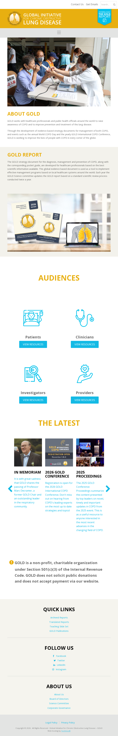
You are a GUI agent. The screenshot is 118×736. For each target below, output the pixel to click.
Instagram (61, 669)
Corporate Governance (59, 707)
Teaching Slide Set (59, 626)
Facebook (61, 656)
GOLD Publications (59, 630)
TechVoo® (66, 731)
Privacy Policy (68, 722)
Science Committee (59, 703)
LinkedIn (61, 664)
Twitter (61, 660)
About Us (59, 694)
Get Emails (92, 4)
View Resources (33, 344)
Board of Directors (59, 698)
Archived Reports (59, 617)
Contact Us (77, 4)
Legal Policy (51, 722)
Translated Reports (59, 622)
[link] (10, 489)
